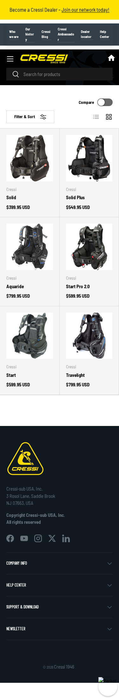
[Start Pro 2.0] (89, 247)
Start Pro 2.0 (78, 286)
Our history (29, 34)
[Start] (29, 336)
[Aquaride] (29, 247)
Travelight (75, 375)
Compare (86, 102)
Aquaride (15, 286)
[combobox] (59, 74)
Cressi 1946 (64, 666)
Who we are (13, 34)
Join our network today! (85, 9)
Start (11, 375)
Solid (11, 197)
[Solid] (29, 158)
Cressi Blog (46, 34)
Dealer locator (86, 34)
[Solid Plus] (89, 158)
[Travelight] (89, 336)
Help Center (104, 34)
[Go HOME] (111, 59)
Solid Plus (75, 197)
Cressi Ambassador (66, 34)
